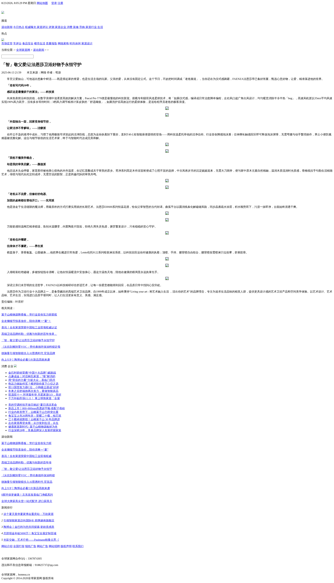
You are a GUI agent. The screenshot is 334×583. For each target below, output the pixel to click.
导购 (82, 27)
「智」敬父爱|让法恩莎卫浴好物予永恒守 (26, 468)
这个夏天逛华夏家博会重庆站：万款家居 (28, 514)
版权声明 (66, 546)
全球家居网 (23, 49)
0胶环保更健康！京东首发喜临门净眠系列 (27, 494)
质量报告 (51, 43)
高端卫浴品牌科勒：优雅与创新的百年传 (26, 462)
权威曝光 (31, 27)
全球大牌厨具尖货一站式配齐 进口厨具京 (26, 501)
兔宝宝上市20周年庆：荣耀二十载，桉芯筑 (34, 415)
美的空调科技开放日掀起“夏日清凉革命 (32, 404)
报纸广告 (30, 546)
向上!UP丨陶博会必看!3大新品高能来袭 (25, 359)
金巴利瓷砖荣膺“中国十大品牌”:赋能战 (32, 372)
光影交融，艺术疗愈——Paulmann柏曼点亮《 (31, 539)
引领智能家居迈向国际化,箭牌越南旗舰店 (28, 520)
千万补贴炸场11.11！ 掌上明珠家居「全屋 (34, 398)
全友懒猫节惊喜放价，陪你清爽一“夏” (24, 449)
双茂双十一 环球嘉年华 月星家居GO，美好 (34, 394)
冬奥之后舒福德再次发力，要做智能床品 (33, 390)
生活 (100, 27)
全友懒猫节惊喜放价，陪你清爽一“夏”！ (26, 321)
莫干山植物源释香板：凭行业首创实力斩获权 (29, 314)
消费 (70, 27)
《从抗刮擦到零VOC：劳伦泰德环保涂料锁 (28, 475)
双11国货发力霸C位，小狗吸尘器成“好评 (33, 387)
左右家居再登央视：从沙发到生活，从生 (33, 423)
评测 (52, 27)
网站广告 (42, 546)
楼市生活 (39, 43)
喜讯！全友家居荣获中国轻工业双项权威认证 (29, 327)
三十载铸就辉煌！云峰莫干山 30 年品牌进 (34, 419)
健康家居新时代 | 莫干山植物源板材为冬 (33, 426)
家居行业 (91, 27)
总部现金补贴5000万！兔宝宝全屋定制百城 (29, 533)
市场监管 (7, 43)
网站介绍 (7, 546)
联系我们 (78, 546)
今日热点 (18, 27)
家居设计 (87, 43)
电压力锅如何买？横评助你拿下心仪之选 (33, 383)
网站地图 (42, 3)
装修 (76, 27)
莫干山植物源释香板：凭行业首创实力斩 (26, 443)
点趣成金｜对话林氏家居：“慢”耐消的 (31, 376)
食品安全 (27, 43)
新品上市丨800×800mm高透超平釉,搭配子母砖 (36, 408)
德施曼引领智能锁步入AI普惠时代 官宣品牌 (28, 353)
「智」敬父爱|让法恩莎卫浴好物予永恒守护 (28, 340)
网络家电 (63, 43)
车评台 (17, 43)
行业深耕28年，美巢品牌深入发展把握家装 (34, 430)
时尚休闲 (75, 43)
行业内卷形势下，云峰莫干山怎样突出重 (33, 412)
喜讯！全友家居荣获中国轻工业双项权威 (26, 456)
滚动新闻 (7, 27)
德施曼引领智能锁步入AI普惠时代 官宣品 (26, 481)
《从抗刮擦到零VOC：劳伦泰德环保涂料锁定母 (30, 346)
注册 (60, 3)
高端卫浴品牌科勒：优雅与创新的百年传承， (29, 333)
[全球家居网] (2, 12)
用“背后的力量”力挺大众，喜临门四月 (31, 380)
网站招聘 (54, 546)
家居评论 (43, 27)
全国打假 (18, 546)
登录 (54, 3)
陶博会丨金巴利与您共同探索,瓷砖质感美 (28, 526)
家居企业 (61, 27)
